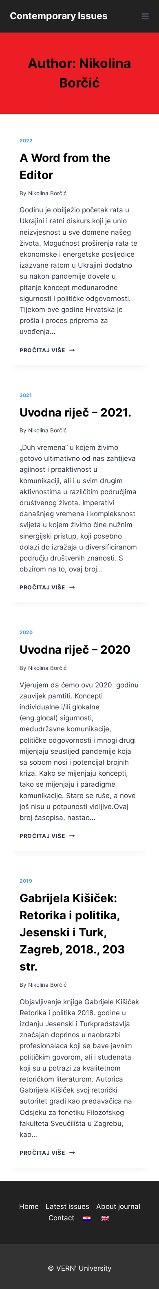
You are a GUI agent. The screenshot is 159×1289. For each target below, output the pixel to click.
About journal (118, 1206)
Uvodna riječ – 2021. (75, 412)
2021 (26, 395)
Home (29, 1206)
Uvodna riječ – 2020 (75, 649)
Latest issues (67, 1206)
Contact (61, 1218)
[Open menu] (143, 16)
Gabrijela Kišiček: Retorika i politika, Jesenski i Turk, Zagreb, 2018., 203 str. (72, 932)
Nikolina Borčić (47, 193)
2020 (26, 632)
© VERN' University (79, 1268)
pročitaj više (47, 350)
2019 (26, 881)
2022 (26, 140)
